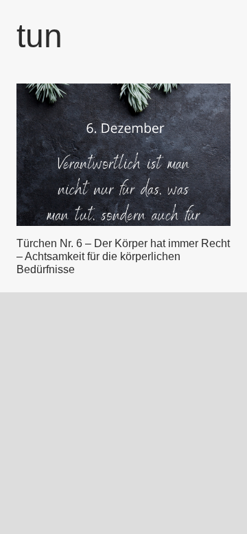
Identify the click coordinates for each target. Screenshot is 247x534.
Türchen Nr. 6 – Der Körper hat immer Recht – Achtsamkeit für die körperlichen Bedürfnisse (123, 256)
